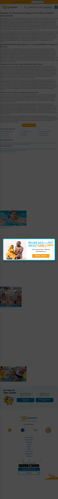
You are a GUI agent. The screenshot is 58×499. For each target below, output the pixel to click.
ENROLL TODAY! (41, 256)
